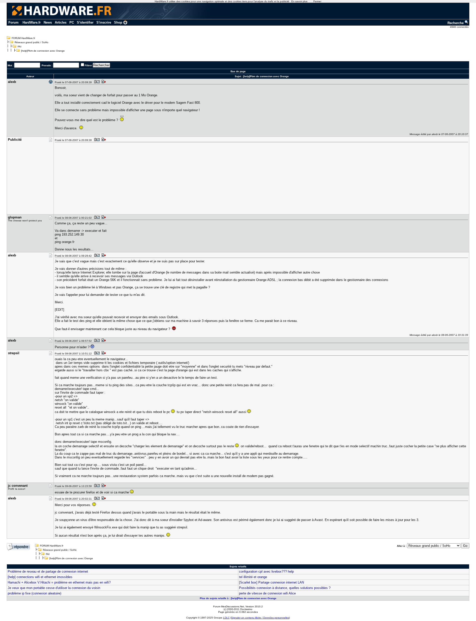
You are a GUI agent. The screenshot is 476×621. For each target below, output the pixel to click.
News (48, 22)
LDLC (226, 617)
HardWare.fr (32, 22)
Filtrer (88, 65)
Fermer (317, 1)
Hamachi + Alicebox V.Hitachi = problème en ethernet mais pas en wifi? (59, 582)
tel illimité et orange (253, 577)
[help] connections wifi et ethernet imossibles (40, 577)
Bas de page (238, 71)
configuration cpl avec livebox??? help (266, 571)
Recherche (456, 23)
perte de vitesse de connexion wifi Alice (267, 593)
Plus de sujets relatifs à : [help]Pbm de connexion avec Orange (238, 598)
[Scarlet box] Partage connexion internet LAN (271, 582)
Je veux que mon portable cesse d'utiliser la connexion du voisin (54, 588)
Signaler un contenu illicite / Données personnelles (260, 617)
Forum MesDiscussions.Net (228, 606)
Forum (13, 22)
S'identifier (85, 22)
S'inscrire (103, 22)
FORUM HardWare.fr (23, 38)
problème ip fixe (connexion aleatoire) (34, 593)
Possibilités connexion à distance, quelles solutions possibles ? (284, 588)
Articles (60, 22)
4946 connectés (459, 27)
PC (71, 22)
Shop (118, 22)
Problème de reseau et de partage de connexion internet (48, 571)
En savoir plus (299, 1)
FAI (19, 46)
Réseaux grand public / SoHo (31, 42)
